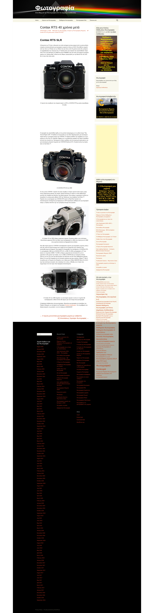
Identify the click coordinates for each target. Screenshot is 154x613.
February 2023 (40, 413)
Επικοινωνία (93, 20)
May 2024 (39, 381)
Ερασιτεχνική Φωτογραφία (103, 317)
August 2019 (40, 515)
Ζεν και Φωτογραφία (101, 241)
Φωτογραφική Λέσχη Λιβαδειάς (102, 362)
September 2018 (41, 540)
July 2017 (39, 575)
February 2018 (40, 557)
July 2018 (39, 545)
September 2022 (41, 426)
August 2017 (40, 572)
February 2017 (40, 587)
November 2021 (41, 451)
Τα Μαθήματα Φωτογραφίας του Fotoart (106, 236)
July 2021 (39, 461)
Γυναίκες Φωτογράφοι (82, 342)
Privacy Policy (38, 609)
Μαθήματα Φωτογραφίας (66, 20)
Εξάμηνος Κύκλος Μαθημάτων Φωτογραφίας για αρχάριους (64, 343)
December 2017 (41, 562)
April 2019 (39, 525)
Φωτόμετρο (99, 258)
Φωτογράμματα (100, 356)
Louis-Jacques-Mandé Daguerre (110, 285)
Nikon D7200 (105, 287)
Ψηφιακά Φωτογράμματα (109, 371)
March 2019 (40, 528)
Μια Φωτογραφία (81, 362)
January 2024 (40, 389)
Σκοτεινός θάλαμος (101, 350)
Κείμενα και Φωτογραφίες (49, 20)
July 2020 (39, 488)
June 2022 (39, 433)
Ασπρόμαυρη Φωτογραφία (103, 303)
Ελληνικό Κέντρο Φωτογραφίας (104, 314)
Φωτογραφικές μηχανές (82, 392)
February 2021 (40, 471)
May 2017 (39, 580)
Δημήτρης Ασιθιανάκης (102, 87)
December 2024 (41, 374)
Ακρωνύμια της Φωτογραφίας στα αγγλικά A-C (106, 296)
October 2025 (40, 354)
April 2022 (39, 438)
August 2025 (40, 359)
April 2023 (39, 408)
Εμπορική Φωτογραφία (102, 315)
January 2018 (40, 560)
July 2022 (39, 431)
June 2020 (39, 490)
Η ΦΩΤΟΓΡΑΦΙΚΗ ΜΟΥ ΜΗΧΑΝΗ (103, 321)
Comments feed (81, 419)
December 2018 (41, 533)
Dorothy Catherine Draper (101, 283)
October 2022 (40, 423)
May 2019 (39, 523)
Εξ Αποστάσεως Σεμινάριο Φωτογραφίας (73, 318)
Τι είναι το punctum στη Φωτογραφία (105, 212)
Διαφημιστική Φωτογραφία (102, 269)
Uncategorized (80, 337)
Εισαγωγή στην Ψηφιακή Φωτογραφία (106, 312)
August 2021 (40, 458)
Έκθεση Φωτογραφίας (100, 292)
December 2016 (41, 592)
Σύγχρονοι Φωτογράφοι (83, 372)
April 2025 (39, 364)
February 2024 (40, 386)
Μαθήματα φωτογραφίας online (104, 334)
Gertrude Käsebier (110, 283)
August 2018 (40, 543)
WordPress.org (80, 422)
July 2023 (39, 401)
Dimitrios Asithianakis (70, 305)
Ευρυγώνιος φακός (101, 255)
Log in (78, 414)
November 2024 (41, 376)
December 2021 (41, 448)
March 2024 (40, 384)
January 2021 (40, 473)
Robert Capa (110, 287)
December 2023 (41, 391)
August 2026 (40, 346)
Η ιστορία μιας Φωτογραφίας (84, 344)
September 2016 (41, 600)
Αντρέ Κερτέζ (112, 301)
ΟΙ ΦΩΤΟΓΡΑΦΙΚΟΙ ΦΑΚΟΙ (105, 341)
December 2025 (41, 351)
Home (36, 20)
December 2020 (41, 475)
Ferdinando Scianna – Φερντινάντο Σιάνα (106, 260)
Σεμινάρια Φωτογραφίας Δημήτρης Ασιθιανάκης (105, 345)
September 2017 (41, 570)
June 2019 (39, 520)
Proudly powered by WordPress (52, 609)
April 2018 (39, 553)
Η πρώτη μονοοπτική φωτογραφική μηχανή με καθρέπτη (61, 316)
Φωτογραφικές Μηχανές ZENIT (104, 253)
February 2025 (40, 369)
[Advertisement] (64, 119)
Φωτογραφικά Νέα (81, 20)
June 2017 (39, 577)
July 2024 (39, 379)
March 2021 (40, 468)
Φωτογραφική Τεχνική (82, 395)
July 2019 (39, 518)
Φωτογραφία (107, 356)
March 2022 (40, 441)
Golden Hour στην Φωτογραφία (104, 239)
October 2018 (40, 538)
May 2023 (39, 406)
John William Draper (100, 285)
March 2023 (40, 411)
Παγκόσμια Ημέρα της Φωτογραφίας (103, 343)
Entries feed (80, 417)
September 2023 (41, 396)
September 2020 (41, 483)
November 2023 (41, 393)
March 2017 (40, 585)
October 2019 (40, 510)
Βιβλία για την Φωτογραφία (83, 339)
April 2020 (39, 495)
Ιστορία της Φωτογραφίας (60, 30)
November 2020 (41, 478)
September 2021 (41, 456)
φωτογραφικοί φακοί (101, 377)
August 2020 (40, 485)
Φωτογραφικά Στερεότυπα (83, 390)
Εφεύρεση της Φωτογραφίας (101, 319)
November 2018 (41, 535)
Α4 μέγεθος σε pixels (101, 267)
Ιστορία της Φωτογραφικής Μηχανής (76, 30)
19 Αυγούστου (100, 282)
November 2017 (41, 565)
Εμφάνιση (111, 315)
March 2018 (40, 555)
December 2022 (41, 418)
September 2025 (41, 356)
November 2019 (41, 508)
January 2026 (40, 349)
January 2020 (40, 503)
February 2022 (40, 443)
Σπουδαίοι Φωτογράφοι (82, 369)
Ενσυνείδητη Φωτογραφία (102, 227)
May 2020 (39, 493)
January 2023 (40, 416)
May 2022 (39, 436)
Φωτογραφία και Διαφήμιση (83, 374)
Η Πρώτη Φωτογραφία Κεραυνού (104, 246)
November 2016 (41, 595)
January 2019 (40, 530)
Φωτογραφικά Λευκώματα (102, 244)
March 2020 (40, 498)
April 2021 (39, 466)
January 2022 (40, 446)
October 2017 (40, 567)
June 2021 (39, 463)
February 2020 (40, 500)
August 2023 (40, 398)
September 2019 (41, 513)
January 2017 (40, 590)
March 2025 (40, 366)
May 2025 (39, 361)
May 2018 (39, 550)
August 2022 (40, 428)
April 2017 (39, 582)
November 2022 (41, 421)
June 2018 (39, 548)
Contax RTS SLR (59, 32)
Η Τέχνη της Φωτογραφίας (102, 234)
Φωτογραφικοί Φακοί (82, 397)
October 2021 (40, 453)
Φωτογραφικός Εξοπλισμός (83, 400)
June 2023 (39, 403)
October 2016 (40, 597)
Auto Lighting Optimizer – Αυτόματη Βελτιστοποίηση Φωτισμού (63, 383)
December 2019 (41, 505)
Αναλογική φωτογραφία (102, 301)
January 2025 (40, 371)
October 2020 (40, 480)
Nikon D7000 (99, 287)
